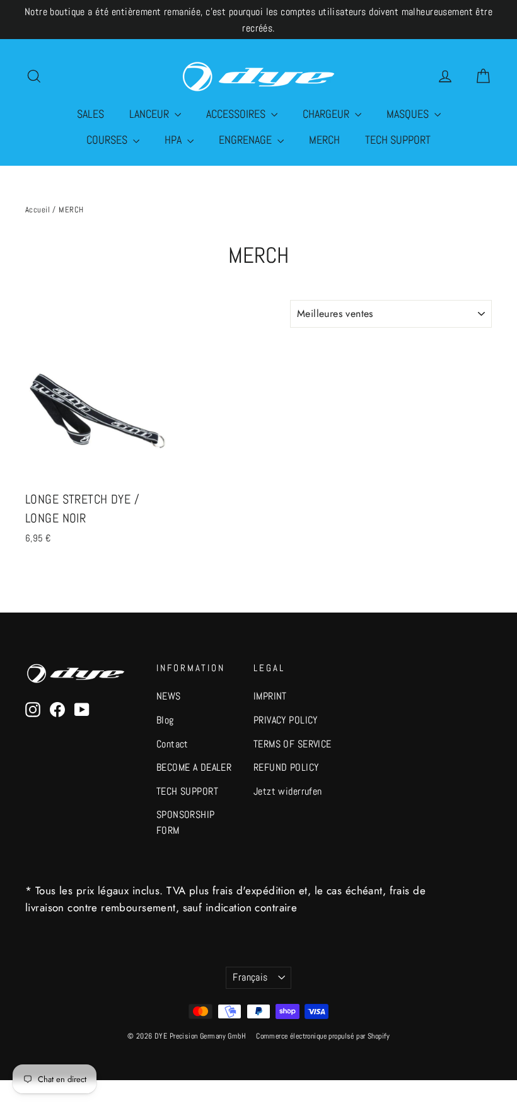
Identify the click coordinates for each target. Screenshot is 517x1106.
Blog (165, 720)
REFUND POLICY (286, 767)
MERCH (324, 139)
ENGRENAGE (246, 139)
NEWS (168, 696)
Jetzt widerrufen (287, 791)
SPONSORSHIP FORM (185, 823)
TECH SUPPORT (398, 139)
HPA (174, 139)
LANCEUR (150, 114)
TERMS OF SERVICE (292, 744)
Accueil (37, 209)
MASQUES (408, 114)
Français (250, 977)
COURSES (108, 139)
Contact (172, 744)
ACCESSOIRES (237, 114)
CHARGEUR (327, 114)
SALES (90, 114)
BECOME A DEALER (193, 767)
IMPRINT (270, 696)
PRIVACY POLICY (285, 720)
